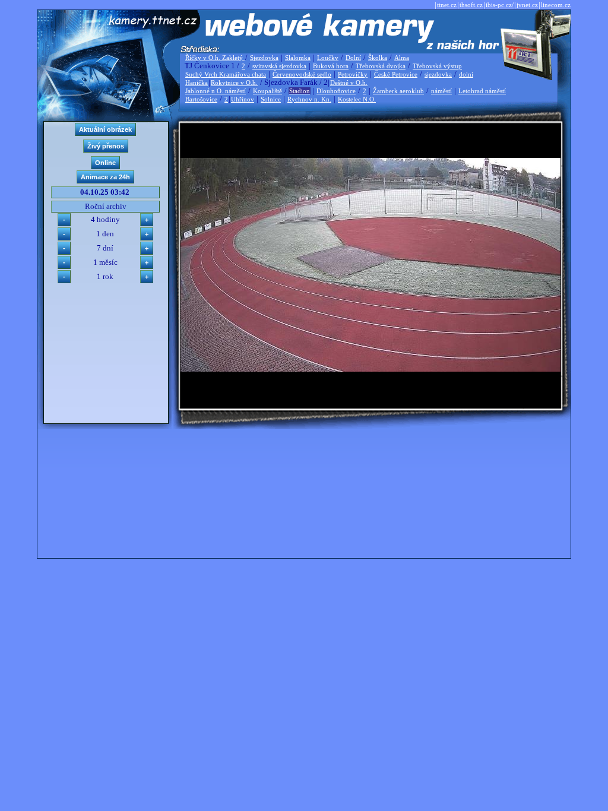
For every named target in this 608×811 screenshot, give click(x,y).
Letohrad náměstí (482, 90)
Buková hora (331, 65)
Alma (401, 57)
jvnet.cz (527, 4)
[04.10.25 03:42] (370, 369)
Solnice (271, 99)
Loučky (327, 57)
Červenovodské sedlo (302, 74)
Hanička (196, 82)
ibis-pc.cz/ (500, 4)
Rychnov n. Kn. (309, 99)
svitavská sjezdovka (279, 65)
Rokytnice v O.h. (234, 82)
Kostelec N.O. (357, 99)
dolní (466, 74)
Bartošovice (201, 99)
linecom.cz (556, 4)
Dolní (353, 57)
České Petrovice (395, 74)
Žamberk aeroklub (398, 90)
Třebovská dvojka (381, 65)
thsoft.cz (471, 4)
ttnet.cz (447, 4)
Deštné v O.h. (349, 82)
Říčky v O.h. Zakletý (215, 57)
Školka (377, 57)
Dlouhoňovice (336, 90)
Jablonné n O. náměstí (215, 90)
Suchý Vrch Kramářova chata (225, 74)
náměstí (441, 90)
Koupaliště (267, 90)
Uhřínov (242, 99)
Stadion (299, 90)
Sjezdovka (264, 57)
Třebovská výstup (437, 65)
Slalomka (298, 57)
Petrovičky (353, 74)
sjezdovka (438, 74)
